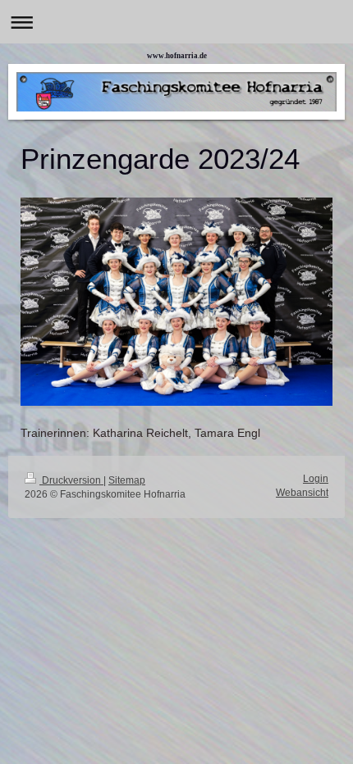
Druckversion (71, 480)
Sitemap (126, 480)
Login (315, 478)
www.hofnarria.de (177, 56)
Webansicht (302, 492)
